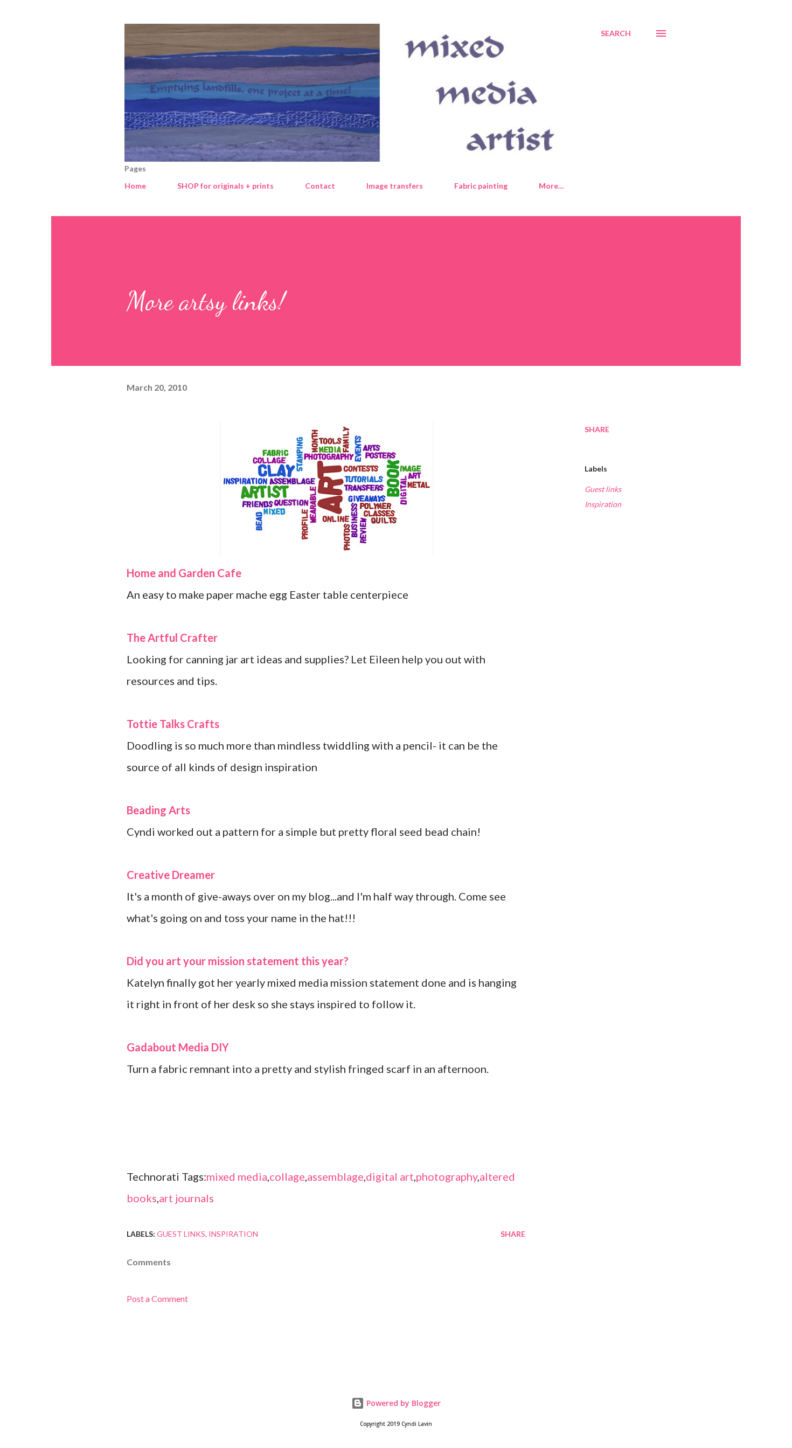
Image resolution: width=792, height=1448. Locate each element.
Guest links (603, 489)
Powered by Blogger (402, 1403)
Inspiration (603, 504)
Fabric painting (481, 185)
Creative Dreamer (171, 874)
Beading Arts (158, 809)
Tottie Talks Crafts (173, 723)
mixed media (236, 1176)
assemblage (335, 1176)
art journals (186, 1197)
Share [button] (597, 429)
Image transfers (394, 185)
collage (287, 1176)
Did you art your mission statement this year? (238, 960)
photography (446, 1176)
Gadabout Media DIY (178, 1047)
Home (135, 185)
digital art (390, 1176)
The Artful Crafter (172, 637)
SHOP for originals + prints (225, 185)
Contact (320, 185)
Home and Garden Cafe (184, 572)
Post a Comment (157, 1298)
